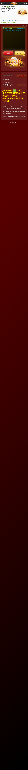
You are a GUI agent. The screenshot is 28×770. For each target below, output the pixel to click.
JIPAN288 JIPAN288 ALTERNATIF (15, 85)
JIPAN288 (14, 123)
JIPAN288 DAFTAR (7, 20)
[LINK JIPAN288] (14, 38)
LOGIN (8, 53)
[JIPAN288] (22, 12)
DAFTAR (19, 53)
